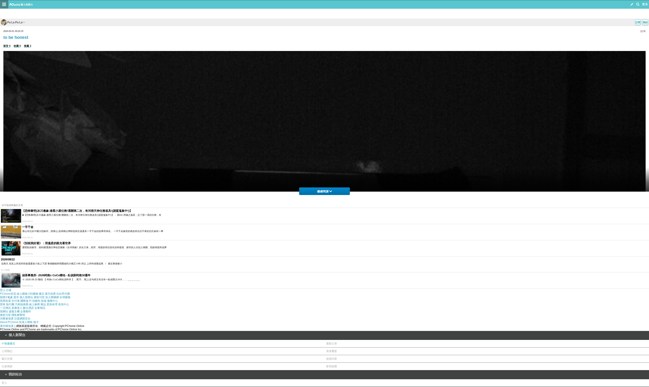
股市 (16, 297)
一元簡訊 (5, 307)
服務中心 (52, 300)
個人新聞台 (26, 297)
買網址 (4, 311)
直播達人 (16, 307)
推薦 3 (27, 45)
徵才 (36, 322)
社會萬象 (7, 366)
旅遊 (43, 300)
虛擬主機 (14, 311)
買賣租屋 (5, 300)
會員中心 (63, 304)
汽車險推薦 (21, 304)
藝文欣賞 (7, 358)
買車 (2, 304)
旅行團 (10, 304)
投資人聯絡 (26, 322)
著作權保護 (7, 326)
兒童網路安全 (22, 318)
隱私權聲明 (18, 315)
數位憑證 (28, 307)
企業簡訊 (39, 307)
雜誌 (43, 304)
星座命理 (52, 304)
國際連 (24, 300)
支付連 (15, 300)
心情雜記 (7, 351)
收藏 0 (17, 45)
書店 (41, 293)
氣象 (10, 297)
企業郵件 (25, 311)
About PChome (9, 322)
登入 (2, 290)
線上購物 (22, 293)
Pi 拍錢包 (34, 300)
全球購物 (64, 297)
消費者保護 (7, 318)
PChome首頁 (8, 293)
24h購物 (33, 293)
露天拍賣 (50, 293)
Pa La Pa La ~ (16, 22)
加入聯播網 (52, 297)
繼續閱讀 (323, 191)
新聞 (2, 297)
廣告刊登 (39, 297)
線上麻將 (34, 304)
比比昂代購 (63, 293)
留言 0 (6, 45)
